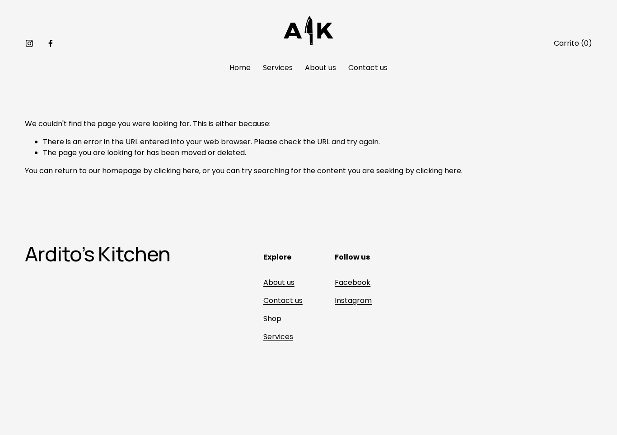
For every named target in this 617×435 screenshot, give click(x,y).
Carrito (573, 43)
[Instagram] (29, 43)
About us (320, 67)
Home (240, 67)
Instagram (353, 300)
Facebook (352, 282)
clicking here (176, 170)
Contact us (368, 67)
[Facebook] (50, 43)
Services (278, 67)
